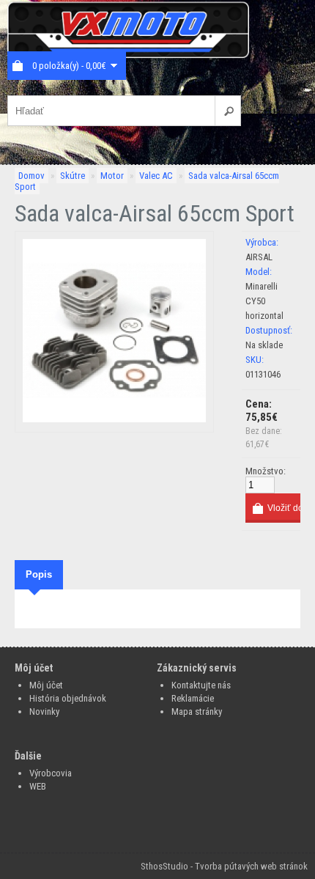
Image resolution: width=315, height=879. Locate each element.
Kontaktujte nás (201, 685)
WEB (37, 786)
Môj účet (46, 685)
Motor (112, 175)
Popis (39, 574)
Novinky (44, 711)
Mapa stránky (196, 711)
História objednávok (67, 698)
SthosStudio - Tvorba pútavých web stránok (224, 866)
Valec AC (156, 175)
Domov (31, 175)
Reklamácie (192, 698)
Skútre (72, 175)
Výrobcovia (50, 773)
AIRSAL (259, 256)
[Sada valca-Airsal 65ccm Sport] (114, 418)
